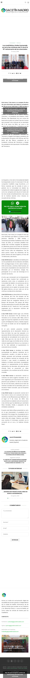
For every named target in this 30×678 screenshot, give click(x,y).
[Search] (25, 2)
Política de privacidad (12, 668)
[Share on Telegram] (17, 73)
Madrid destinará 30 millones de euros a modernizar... (15, 492)
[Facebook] (15, 661)
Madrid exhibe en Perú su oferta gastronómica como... (15, 647)
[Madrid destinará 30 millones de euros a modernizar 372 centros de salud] (15, 480)
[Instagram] (18, 661)
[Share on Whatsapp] (15, 73)
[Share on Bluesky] (20, 73)
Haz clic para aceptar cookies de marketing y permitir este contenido (15, 78)
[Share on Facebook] (9, 73)
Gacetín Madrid (15, 437)
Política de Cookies (22, 668)
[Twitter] (8, 661)
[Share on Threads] (18, 73)
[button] (3, 485)
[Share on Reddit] (13, 73)
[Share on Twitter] (10, 73)
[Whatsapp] (21, 661)
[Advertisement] (15, 29)
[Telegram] (11, 661)
